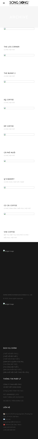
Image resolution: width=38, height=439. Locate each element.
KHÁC (11, 182)
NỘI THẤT (12, 49)
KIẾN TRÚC (21, 208)
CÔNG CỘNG (13, 208)
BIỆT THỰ (6, 235)
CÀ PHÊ (6, 49)
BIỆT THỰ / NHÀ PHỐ (16, 235)
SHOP (22, 182)
